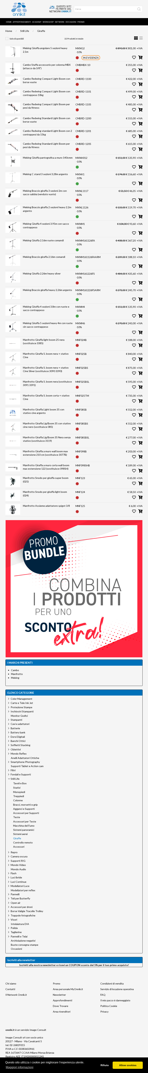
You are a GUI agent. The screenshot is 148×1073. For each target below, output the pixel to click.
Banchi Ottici (18, 740)
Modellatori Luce (20, 885)
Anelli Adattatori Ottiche (25, 758)
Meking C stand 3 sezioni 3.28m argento (45, 174)
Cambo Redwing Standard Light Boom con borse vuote (46, 120)
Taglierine (16, 932)
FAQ (102, 994)
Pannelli (15, 894)
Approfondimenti (22, 22)
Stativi (16, 787)
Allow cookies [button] (127, 1065)
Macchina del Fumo (23, 825)
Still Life (24, 30)
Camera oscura (19, 856)
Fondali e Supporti (21, 774)
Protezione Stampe (21, 707)
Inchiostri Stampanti (22, 711)
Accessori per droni (21, 906)
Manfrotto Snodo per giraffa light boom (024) (45, 493)
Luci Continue (18, 881)
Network (59, 22)
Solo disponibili (17, 38)
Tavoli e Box (20, 783)
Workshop (48, 22)
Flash (13, 873)
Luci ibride (16, 877)
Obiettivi (16, 749)
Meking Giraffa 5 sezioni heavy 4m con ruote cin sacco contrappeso (48, 325)
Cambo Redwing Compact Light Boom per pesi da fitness (46, 106)
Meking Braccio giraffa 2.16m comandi (44, 256)
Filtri (13, 770)
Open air (15, 902)
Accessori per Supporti (26, 813)
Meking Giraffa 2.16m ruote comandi (43, 240)
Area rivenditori (61, 1011)
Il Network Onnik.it (16, 994)
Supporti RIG (18, 860)
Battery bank (18, 732)
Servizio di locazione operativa (117, 989)
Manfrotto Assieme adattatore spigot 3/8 (46, 505)
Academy (37, 22)
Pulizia (14, 927)
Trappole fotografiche (23, 915)
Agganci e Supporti (24, 808)
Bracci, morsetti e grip (25, 804)
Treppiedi (18, 796)
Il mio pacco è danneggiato (115, 1000)
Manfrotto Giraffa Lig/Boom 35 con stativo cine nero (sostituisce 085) (47, 425)
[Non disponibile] (77, 57)
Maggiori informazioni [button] (19, 1067)
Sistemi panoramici (23, 829)
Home (9, 22)
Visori (14, 919)
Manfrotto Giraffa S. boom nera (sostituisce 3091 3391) (47, 383)
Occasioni (71, 22)
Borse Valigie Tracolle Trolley (27, 911)
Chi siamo (10, 983)
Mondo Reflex (19, 753)
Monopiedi (19, 792)
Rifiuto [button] (105, 1065)
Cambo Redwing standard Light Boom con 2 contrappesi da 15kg (47, 132)
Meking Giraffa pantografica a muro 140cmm (48, 157)
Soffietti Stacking (20, 745)
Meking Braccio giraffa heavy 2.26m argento (47, 289)
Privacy (104, 1011)
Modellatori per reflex (23, 890)
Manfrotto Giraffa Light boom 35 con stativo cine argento (43, 411)
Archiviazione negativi (23, 940)
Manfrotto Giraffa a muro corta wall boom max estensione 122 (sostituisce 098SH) (46, 467)
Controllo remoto (23, 842)
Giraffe (41, 30)
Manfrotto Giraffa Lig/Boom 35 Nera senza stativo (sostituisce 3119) (47, 439)
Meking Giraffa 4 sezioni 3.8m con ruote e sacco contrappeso (46, 308)
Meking (15, 677)
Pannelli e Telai (19, 936)
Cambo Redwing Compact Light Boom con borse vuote (46, 80)
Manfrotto (17, 673)
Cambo (15, 670)
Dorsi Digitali (18, 736)
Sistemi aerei (20, 834)
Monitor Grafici (19, 715)
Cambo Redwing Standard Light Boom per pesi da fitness (46, 145)
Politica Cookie (108, 1005)
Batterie (15, 728)
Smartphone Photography (25, 761)
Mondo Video (18, 864)
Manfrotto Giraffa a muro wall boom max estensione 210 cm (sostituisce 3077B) (45, 453)
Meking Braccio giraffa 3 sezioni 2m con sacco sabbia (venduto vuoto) (45, 192)
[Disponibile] (77, 166)
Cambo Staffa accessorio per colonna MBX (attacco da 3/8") (47, 66)
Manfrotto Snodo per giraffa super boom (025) (45, 479)
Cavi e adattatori (20, 723)
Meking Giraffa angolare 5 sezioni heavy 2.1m (45, 50)
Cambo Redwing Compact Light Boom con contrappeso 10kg (46, 93)
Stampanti (16, 719)
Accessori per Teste (24, 821)
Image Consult (38, 1029)
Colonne (18, 800)
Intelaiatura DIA (20, 924)
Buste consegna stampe (24, 944)
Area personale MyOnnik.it (68, 989)
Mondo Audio (18, 869)
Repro (14, 852)
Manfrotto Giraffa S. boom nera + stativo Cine (46, 355)
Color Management (21, 698)
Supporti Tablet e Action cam (27, 766)
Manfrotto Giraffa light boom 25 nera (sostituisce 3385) (43, 341)
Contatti (10, 989)
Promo (80, 22)
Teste (16, 817)
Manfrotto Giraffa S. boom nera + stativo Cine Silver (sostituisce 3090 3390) (46, 369)
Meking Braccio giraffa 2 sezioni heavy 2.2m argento (47, 209)
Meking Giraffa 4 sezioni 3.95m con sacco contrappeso (46, 225)
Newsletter (59, 994)
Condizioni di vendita (112, 983)
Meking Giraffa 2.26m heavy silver (42, 273)
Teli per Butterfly (20, 898)
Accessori (18, 846)
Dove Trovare (60, 1005)
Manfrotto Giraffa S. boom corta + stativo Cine (46, 397)
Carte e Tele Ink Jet (22, 702)
